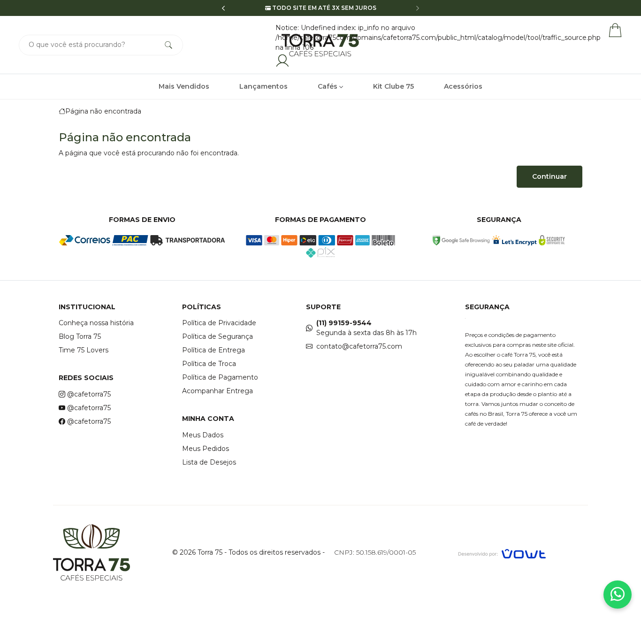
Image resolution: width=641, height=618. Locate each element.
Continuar (549, 176)
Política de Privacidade (219, 323)
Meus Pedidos (205, 448)
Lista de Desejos (209, 462)
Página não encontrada (103, 111)
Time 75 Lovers (83, 350)
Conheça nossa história (96, 323)
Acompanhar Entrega (217, 391)
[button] (224, 8)
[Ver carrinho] (615, 30)
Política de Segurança (217, 336)
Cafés (328, 86)
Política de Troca (209, 363)
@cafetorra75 (89, 394)
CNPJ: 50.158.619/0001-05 (375, 552)
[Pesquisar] (168, 45)
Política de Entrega (213, 350)
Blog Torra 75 (80, 336)
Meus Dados (202, 435)
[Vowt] (502, 552)
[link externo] (461, 240)
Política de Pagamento (220, 377)
